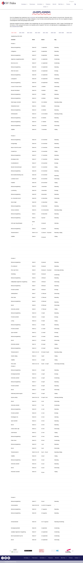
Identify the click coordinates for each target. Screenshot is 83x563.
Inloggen (71, 1)
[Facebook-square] (8, 558)
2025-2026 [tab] (13, 32)
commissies (32, 17)
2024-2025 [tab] (21, 32)
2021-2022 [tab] (45, 32)
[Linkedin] (5, 558)
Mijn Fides (60, 4)
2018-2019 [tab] (69, 32)
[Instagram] (2, 558)
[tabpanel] (41, 289)
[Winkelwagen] (75, 3)
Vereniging (23, 4)
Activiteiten (39, 4)
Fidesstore (48, 4)
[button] (10, 551)
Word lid (54, 4)
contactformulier (15, 26)
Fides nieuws (32, 4)
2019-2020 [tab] (61, 32)
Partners (68, 4)
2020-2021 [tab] (53, 32)
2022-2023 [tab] (37, 32)
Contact (45, 6)
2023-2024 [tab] (29, 32)
